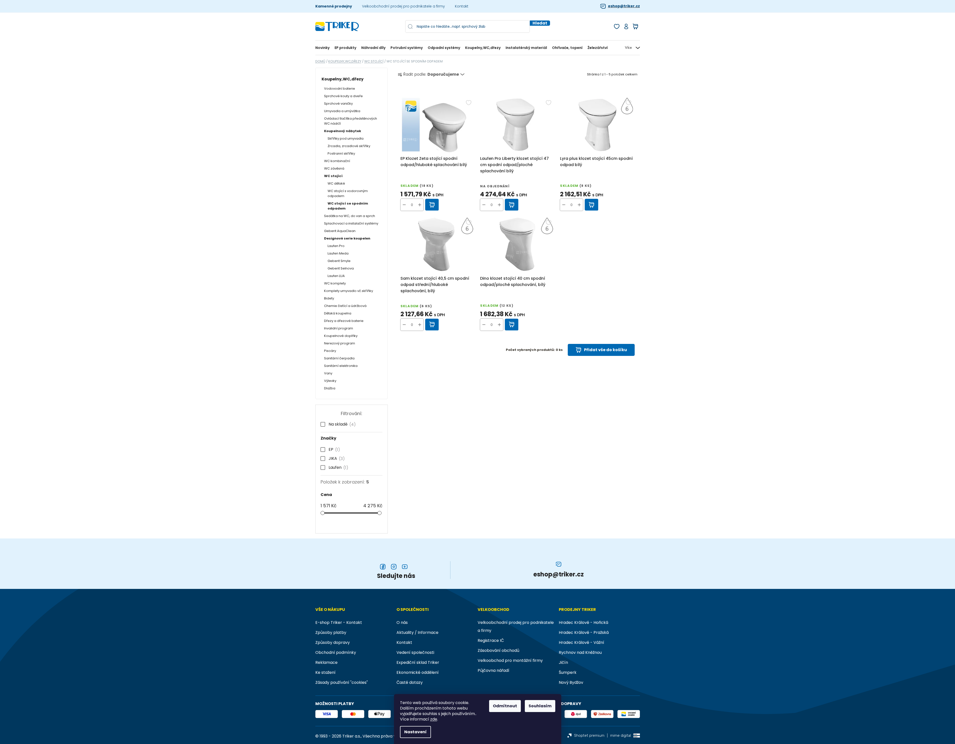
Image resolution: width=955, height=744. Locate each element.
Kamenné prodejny (333, 6)
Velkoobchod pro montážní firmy (510, 660)
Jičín (563, 662)
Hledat (540, 23)
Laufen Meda (338, 253)
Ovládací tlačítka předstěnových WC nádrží (350, 121)
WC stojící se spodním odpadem (348, 206)
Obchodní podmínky (335, 652)
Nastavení (415, 732)
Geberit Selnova (341, 268)
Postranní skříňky (341, 153)
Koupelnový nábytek (342, 131)
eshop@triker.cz (624, 6)
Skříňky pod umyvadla (346, 138)
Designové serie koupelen (347, 238)
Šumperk (567, 672)
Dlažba (329, 388)
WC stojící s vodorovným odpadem (348, 193)
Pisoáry (330, 350)
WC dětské (336, 183)
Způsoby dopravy (332, 642)
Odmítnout (505, 706)
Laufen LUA (336, 275)
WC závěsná (334, 168)
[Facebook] (383, 567)
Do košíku (432, 205)
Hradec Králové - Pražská (584, 632)
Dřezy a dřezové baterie (344, 320)
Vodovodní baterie (339, 88)
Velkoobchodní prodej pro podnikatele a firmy (403, 6)
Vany (328, 373)
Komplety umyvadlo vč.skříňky (348, 290)
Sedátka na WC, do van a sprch (349, 216)
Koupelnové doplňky (341, 335)
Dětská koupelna (337, 313)
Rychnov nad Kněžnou (580, 652)
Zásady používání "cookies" (341, 682)
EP (333, 450)
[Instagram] (394, 567)
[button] (419, 205)
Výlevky (330, 380)
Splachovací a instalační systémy (351, 223)
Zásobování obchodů (498, 650)
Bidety (329, 298)
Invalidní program (338, 328)
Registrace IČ (491, 640)
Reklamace (326, 662)
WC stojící (333, 176)
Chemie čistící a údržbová (345, 305)
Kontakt (461, 6)
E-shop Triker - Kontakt (338, 622)
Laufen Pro (336, 246)
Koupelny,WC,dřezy (343, 79)
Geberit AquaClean (340, 231)
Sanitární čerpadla (339, 358)
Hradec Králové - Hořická (583, 622)
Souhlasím (540, 706)
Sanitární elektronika (341, 365)
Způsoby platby (330, 632)
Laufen (337, 468)
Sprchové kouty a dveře (343, 96)
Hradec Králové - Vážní (581, 642)
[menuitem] (323, 47)
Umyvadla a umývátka (342, 111)
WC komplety (335, 283)
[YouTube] (405, 567)
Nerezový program (339, 343)
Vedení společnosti (415, 652)
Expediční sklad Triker (417, 662)
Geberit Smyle (339, 260)
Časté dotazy (409, 682)
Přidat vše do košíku (605, 350)
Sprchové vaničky (338, 103)
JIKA (336, 459)
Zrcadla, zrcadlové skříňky (349, 146)
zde (433, 719)
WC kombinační (337, 161)
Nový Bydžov (571, 682)
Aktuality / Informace (417, 632)
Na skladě (341, 424)
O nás (402, 622)
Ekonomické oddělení (417, 672)
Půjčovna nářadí (493, 670)
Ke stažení (325, 672)
